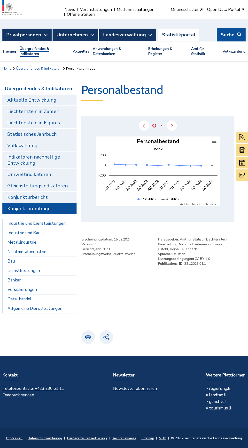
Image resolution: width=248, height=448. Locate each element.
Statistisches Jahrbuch (32, 134)
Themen (9, 51)
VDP (162, 438)
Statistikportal (178, 35)
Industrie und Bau (24, 233)
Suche (227, 35)
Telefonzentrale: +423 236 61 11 (33, 388)
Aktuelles (81, 51)
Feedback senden (18, 395)
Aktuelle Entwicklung (31, 100)
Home (6, 68)
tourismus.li (220, 408)
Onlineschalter (185, 9)
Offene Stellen (81, 14)
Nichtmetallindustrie (27, 252)
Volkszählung (234, 51)
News (69, 9)
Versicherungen (22, 289)
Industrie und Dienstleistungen (37, 223)
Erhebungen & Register (160, 51)
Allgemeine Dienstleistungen (35, 308)
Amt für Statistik (198, 51)
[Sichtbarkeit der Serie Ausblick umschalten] (170, 204)
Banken (15, 280)
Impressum (14, 438)
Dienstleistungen (24, 270)
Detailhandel (19, 299)
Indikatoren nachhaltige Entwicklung (33, 160)
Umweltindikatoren (29, 174)
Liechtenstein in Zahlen (33, 111)
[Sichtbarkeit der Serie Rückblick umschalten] (146, 204)
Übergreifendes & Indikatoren (34, 51)
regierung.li (219, 388)
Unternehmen (72, 35)
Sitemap (147, 438)
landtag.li (217, 395)
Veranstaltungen (96, 9)
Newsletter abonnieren (135, 388)
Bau (11, 261)
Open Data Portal (224, 9)
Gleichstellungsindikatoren (37, 186)
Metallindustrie (22, 242)
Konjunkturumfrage (29, 208)
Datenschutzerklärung (45, 438)
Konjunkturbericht (27, 197)
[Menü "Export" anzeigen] (214, 141)
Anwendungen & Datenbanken (107, 51)
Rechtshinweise (124, 438)
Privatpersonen (23, 35)
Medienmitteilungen (135, 9)
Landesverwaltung (124, 35)
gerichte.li (218, 401)
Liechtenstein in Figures (33, 123)
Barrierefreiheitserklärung (87, 438)
